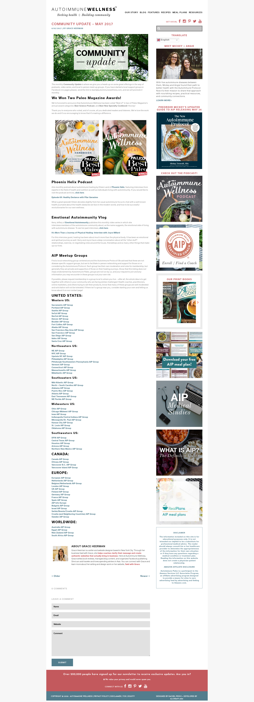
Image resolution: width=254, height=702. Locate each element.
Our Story (131, 12)
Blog (143, 12)
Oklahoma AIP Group (61, 428)
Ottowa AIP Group (60, 462)
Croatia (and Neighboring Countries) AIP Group (74, 514)
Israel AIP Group (59, 508)
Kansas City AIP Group (62, 422)
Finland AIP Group (60, 492)
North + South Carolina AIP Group (67, 385)
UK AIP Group (58, 489)
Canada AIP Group (60, 459)
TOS (124, 696)
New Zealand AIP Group (63, 533)
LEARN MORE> (164, 100)
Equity (131, 696)
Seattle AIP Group (60, 310)
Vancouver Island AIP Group (65, 467)
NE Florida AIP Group (61, 399)
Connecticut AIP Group (63, 367)
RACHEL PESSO (175, 696)
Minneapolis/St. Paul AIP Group (66, 420)
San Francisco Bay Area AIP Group (68, 330)
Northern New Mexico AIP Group (67, 449)
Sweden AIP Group (60, 517)
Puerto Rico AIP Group (62, 391)
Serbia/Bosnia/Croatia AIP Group (67, 511)
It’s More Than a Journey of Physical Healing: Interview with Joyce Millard (86, 233)
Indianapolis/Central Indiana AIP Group (70, 417)
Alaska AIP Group (60, 327)
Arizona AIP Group (60, 446)
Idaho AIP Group (59, 338)
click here (79, 193)
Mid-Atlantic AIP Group (62, 382)
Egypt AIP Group (59, 530)
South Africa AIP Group (63, 535)
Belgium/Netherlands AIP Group (67, 483)
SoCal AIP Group (59, 313)
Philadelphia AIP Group (62, 359)
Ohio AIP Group (59, 409)
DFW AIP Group (59, 438)
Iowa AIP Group (59, 414)
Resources (196, 12)
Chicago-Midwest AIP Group (65, 411)
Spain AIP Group (59, 500)
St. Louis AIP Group (61, 425)
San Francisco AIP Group (63, 333)
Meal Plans (180, 12)
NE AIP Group (58, 351)
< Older (56, 576)
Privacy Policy (101, 696)
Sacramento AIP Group (62, 305)
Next (198, 302)
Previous (161, 302)
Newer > (145, 576)
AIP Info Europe (59, 503)
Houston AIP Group (61, 443)
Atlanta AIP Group (60, 393)
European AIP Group (61, 478)
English (164, 40)
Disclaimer (115, 696)
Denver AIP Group (60, 319)
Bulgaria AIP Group (60, 506)
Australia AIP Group (61, 527)
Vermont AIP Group (61, 364)
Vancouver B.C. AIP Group (64, 465)
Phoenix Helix (118, 187)
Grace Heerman (75, 28)
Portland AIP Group (61, 308)
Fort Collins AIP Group (62, 324)
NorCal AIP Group (60, 316)
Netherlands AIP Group (62, 480)
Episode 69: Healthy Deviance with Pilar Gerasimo (75, 197)
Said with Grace (132, 564)
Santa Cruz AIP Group (62, 341)
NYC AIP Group (59, 353)
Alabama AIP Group (61, 388)
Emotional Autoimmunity (77, 222)
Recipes (166, 12)
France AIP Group (60, 497)
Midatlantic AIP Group (62, 373)
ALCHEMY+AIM (176, 699)
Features (154, 12)
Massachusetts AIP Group (64, 370)
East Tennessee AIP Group (64, 396)
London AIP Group (60, 486)
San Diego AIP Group (61, 335)
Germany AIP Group (61, 494)
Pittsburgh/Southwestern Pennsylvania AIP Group (75, 362)
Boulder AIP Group (60, 322)
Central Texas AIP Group (63, 440)
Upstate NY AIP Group (62, 356)
